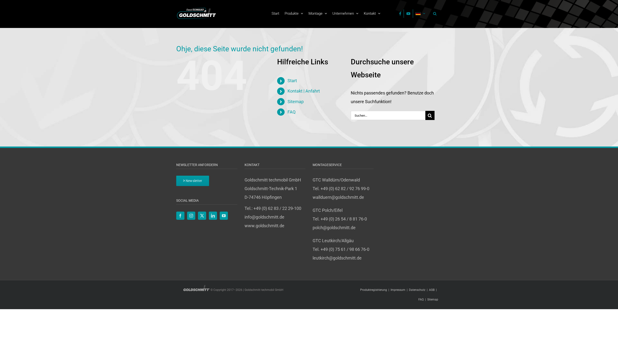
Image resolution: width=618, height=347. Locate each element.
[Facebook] (180, 216)
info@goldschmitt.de (264, 217)
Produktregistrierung (373, 290)
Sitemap (296, 101)
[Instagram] (191, 216)
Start (292, 80)
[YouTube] (224, 216)
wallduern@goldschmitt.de (338, 197)
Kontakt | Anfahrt (304, 90)
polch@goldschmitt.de (334, 227)
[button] (433, 13)
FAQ (291, 111)
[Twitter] (202, 216)
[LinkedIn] (213, 216)
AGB (432, 290)
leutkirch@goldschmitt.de (337, 257)
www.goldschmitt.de (264, 225)
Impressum (398, 290)
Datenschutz (417, 290)
